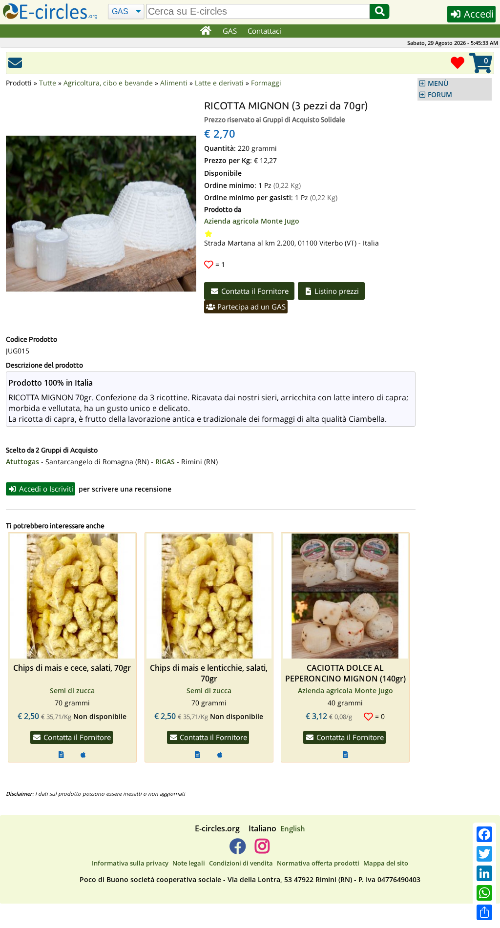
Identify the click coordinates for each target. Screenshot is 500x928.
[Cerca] (380, 11)
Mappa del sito (385, 863)
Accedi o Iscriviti (45, 489)
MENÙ (438, 83)
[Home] (205, 31)
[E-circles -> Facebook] (238, 850)
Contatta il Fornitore (254, 291)
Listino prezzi (335, 291)
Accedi (477, 14)
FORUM (440, 94)
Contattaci (264, 31)
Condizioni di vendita (241, 863)
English (292, 828)
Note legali (188, 863)
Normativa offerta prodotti (318, 863)
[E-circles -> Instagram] (261, 850)
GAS (230, 31)
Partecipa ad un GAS (250, 306)
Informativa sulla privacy (130, 863)
